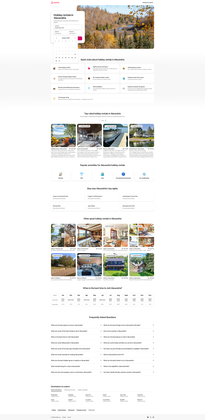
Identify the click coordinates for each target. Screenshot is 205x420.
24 (59, 57)
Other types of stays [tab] (69, 390)
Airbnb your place (147, 2)
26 (65, 57)
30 (56, 61)
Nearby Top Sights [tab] (83, 390)
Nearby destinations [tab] (56, 390)
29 (75, 57)
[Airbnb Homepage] (55, 2)
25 (62, 57)
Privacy (64, 417)
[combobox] (68, 28)
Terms (69, 417)
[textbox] (61, 33)
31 (59, 61)
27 (69, 57)
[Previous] (99, 120)
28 (72, 57)
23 (56, 57)
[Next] (105, 120)
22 (75, 54)
